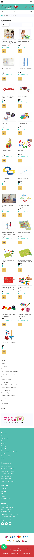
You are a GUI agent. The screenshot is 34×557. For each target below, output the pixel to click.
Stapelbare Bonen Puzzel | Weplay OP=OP (9, 42)
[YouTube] (10, 523)
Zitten (3, 401)
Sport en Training (6, 456)
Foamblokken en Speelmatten (10, 385)
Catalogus (4, 446)
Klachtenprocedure (6, 478)
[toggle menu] (2, 2)
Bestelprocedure (6, 466)
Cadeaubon (4, 441)
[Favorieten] (25, 7)
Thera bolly (21, 150)
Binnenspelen (5, 366)
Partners (3, 496)
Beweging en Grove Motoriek (9, 371)
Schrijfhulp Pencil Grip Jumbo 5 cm (8, 315)
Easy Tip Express (23, 123)
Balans (3, 363)
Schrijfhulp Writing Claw (9, 342)
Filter (7, 25)
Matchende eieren (23, 41)
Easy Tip (4, 123)
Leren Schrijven (5, 390)
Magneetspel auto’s (24, 232)
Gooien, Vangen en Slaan (8, 387)
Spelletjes (4, 398)
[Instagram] (6, 523)
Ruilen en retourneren (7, 473)
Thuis (2, 458)
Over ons (3, 488)
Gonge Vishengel (23, 178)
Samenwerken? (5, 498)
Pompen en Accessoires (8, 395)
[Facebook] (2, 523)
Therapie (3, 453)
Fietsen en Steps (6, 379)
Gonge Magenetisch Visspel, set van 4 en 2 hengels (8, 234)
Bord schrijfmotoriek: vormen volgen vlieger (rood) (8, 289)
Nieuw (3, 436)
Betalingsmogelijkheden (8, 468)
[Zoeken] (31, 11)
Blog (2, 493)
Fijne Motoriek (5, 382)
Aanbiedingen (5, 438)
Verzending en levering (7, 471)
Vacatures (4, 491)
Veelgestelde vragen (7, 476)
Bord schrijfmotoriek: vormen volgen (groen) (25, 260)
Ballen (3, 369)
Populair (3, 443)
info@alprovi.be (5, 511)
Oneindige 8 (5, 178)
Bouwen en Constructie (8, 374)
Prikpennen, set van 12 (25, 69)
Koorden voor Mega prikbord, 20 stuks (8, 96)
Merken (3, 448)
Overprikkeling (5, 393)
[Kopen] (4, 51)
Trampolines (4, 403)
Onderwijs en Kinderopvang (9, 451)
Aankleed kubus (6, 150)
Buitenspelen (5, 377)
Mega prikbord (6, 69)
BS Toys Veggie (23, 96)
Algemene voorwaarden (8, 481)
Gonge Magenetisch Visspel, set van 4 (24, 206)
